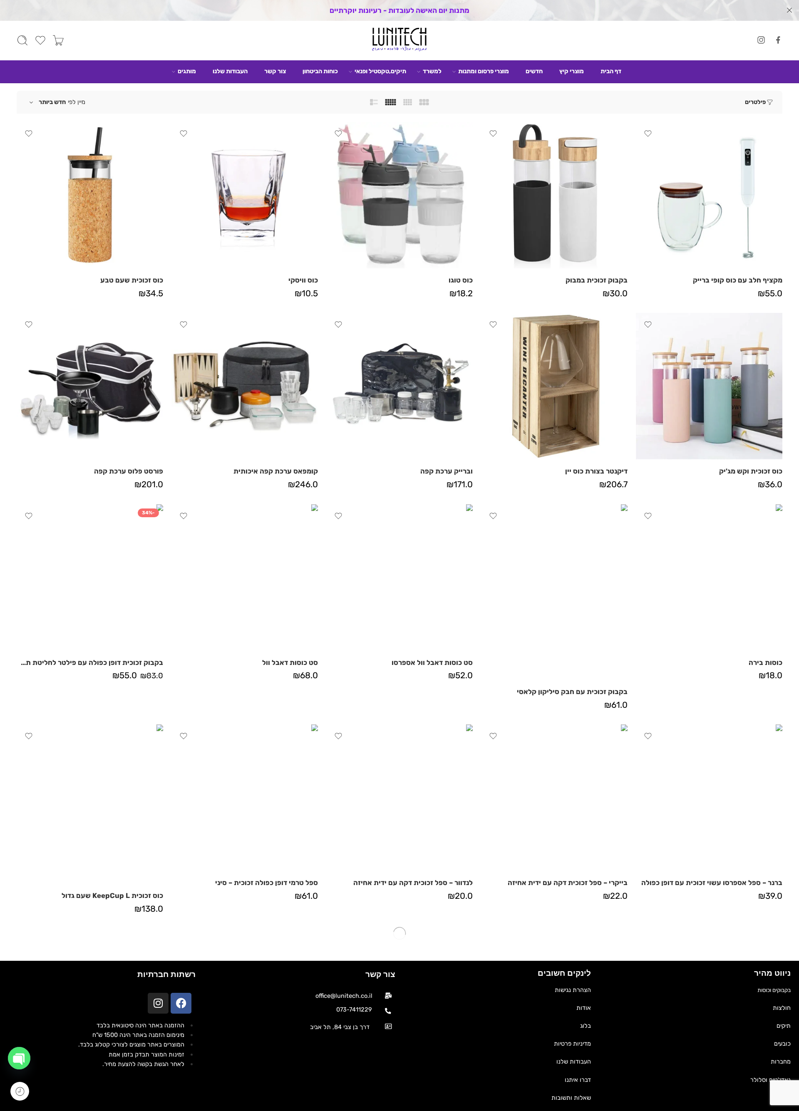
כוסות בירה (765, 662)
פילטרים (755, 102)
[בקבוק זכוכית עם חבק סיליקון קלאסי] (554, 592)
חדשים (534, 71)
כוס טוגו (461, 280)
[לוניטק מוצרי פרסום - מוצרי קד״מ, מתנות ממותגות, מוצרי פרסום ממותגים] (399, 40)
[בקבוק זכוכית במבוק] (554, 195)
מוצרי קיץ (571, 71)
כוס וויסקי (303, 280)
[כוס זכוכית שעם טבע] (90, 195)
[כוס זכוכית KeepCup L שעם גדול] (90, 804)
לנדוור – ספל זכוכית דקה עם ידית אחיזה (413, 882)
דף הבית (610, 71)
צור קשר (275, 71)
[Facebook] (181, 1003)
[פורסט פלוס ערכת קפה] (90, 386)
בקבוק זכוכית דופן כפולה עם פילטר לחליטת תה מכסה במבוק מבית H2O (90, 662)
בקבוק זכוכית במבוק (597, 280)
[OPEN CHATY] (19, 1058)
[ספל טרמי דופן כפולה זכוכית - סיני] (244, 797)
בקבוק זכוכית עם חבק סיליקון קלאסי (572, 691)
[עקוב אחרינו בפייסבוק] (778, 40)
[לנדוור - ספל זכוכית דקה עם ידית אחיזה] (399, 797)
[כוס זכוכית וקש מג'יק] (709, 386)
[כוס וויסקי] (244, 195)
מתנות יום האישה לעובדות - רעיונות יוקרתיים (399, 10)
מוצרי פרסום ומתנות (483, 71)
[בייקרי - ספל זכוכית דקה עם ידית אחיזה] (554, 797)
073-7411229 (354, 1009)
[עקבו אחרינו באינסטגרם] (761, 40)
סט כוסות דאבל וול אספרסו (432, 662)
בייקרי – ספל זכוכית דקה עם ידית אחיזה (568, 882)
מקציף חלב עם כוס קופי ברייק (737, 280)
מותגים (187, 71)
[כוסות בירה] (709, 577)
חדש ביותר (52, 102)
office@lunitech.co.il (343, 995)
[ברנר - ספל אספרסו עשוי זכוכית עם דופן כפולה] (709, 797)
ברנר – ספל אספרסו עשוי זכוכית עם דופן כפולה (711, 882)
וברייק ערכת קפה (446, 471)
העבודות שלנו (230, 71)
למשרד (432, 71)
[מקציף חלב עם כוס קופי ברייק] (709, 195)
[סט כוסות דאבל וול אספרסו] (399, 577)
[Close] (789, 10)
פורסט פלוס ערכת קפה (128, 471)
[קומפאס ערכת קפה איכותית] (244, 386)
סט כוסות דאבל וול (290, 662)
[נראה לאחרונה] (19, 1091)
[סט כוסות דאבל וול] (244, 577)
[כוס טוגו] (399, 195)
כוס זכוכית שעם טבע (131, 280)
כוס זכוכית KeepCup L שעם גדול (112, 895)
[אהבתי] (648, 133)
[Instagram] (158, 1003)
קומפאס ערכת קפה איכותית (275, 471)
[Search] (22, 40)
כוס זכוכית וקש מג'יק (750, 471)
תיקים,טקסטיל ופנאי (380, 71)
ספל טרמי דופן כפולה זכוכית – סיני (266, 882)
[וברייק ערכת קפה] (399, 386)
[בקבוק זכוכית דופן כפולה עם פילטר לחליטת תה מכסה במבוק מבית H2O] (90, 577)
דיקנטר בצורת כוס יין (596, 471)
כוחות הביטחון (320, 71)
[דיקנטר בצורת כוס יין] (554, 386)
